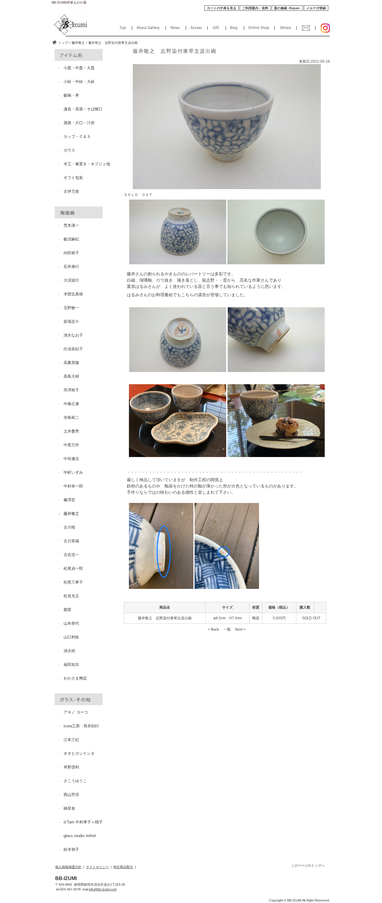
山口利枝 (71, 637)
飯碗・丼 (71, 95)
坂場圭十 (71, 321)
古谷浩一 (71, 554)
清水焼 (69, 651)
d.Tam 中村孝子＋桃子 (83, 822)
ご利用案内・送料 (255, 8)
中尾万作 (71, 445)
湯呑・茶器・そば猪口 (83, 109)
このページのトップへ (308, 865)
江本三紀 (71, 739)
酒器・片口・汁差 (79, 123)
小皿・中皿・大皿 (79, 68)
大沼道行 (71, 280)
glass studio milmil (80, 835)
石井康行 (71, 266)
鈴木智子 (71, 849)
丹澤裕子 (71, 390)
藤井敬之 (78, 42)
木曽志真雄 (73, 294)
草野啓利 (71, 767)
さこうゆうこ (75, 781)
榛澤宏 (69, 500)
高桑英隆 (71, 362)
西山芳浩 (71, 794)
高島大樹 (71, 376)
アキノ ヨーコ (76, 712)
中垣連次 (71, 458)
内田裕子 (71, 253)
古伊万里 (71, 191)
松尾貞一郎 (73, 568)
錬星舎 (69, 808)
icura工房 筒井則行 (81, 726)
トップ (63, 42)
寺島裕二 (71, 417)
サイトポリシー (97, 867)
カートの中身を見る (221, 8)
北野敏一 (71, 307)
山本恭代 (71, 623)
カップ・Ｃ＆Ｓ (77, 136)
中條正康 (71, 404)
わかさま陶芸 (75, 678)
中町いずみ (73, 472)
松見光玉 (71, 596)
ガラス (69, 150)
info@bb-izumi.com (103, 889)
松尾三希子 (73, 582)
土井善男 (71, 431)
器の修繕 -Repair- (287, 8)
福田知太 (71, 664)
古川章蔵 (71, 541)
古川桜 (69, 527)
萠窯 (67, 609)
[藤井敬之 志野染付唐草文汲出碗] (177, 262)
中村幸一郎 (73, 486)
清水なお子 (73, 335)
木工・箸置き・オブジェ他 (87, 164)
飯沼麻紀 (71, 239)
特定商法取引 (123, 867)
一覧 (227, 629)
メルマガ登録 (316, 8)
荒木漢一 (71, 225)
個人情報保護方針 (68, 867)
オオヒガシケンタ (79, 753)
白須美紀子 (73, 349)
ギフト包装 (73, 177)
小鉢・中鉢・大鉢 (79, 81)
